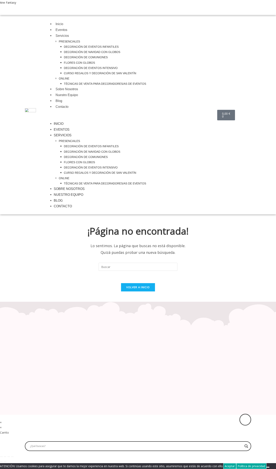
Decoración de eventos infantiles (91, 46)
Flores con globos (79, 62)
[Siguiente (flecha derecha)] (5, 461)
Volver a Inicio (138, 287)
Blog (59, 101)
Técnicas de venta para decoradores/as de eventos (105, 83)
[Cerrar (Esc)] (12, 456)
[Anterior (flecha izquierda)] (1, 461)
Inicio (59, 24)
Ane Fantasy (8, 2)
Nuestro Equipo (67, 95)
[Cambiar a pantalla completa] (5, 456)
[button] (133, 115)
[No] (268, 467)
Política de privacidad (251, 466)
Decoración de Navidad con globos (92, 52)
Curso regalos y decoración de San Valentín (100, 73)
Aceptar (230, 466)
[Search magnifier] (246, 446)
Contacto (62, 106)
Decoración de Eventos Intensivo (91, 68)
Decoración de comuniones (86, 57)
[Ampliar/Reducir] (1, 456)
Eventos (61, 30)
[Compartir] (8, 456)
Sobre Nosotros (67, 89)
